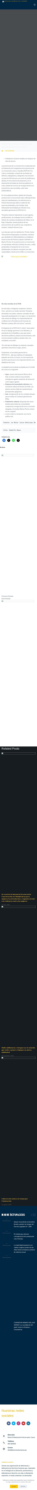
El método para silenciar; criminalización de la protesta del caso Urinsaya (24, 1236)
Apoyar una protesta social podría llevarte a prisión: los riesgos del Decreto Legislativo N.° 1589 (24, 1224)
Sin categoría (20, 141)
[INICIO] (2, 151)
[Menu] (34, 5)
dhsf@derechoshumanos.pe (17, 1450)
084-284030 (12, 1444)
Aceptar (14, 1486)
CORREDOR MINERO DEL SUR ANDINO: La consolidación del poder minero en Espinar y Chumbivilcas (24, 1326)
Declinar (23, 1486)
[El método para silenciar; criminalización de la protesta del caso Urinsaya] (7, 1236)
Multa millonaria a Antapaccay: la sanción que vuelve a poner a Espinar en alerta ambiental (18, 1050)
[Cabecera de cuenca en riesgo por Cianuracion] (19, 1127)
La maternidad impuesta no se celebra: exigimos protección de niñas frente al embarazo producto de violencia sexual (24, 1248)
